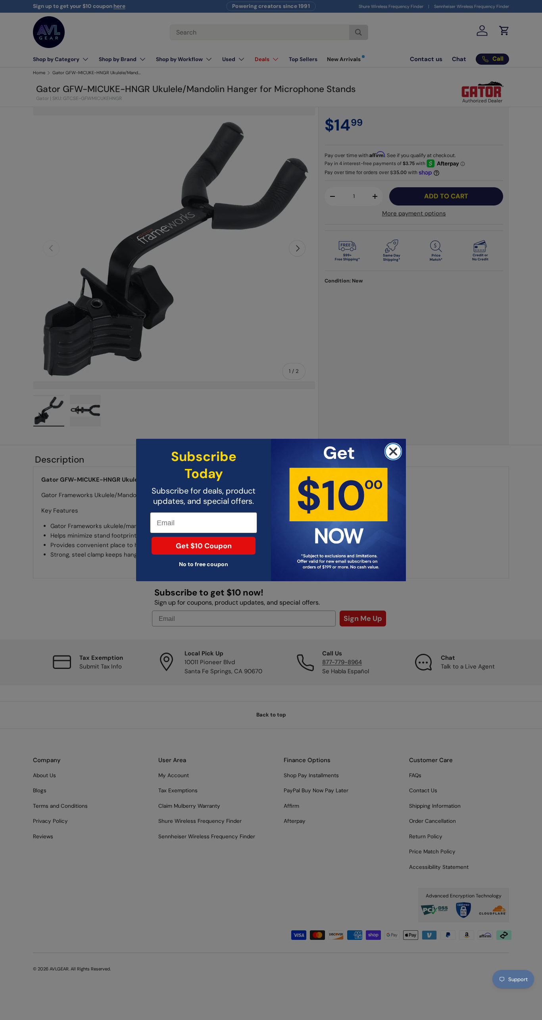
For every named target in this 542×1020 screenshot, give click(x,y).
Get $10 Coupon (204, 546)
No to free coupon (203, 564)
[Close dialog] (393, 451)
